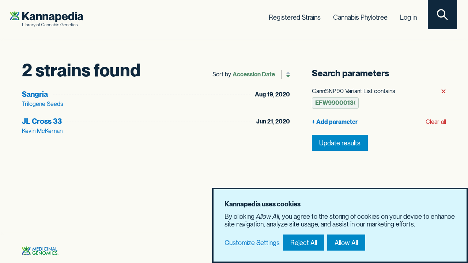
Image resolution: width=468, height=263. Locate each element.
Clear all (436, 121)
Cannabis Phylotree (360, 17)
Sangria (35, 94)
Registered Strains (295, 17)
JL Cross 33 (42, 121)
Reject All (303, 243)
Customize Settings (252, 243)
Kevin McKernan (42, 130)
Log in (408, 17)
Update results (340, 143)
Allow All (346, 243)
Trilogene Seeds (42, 103)
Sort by (221, 74)
